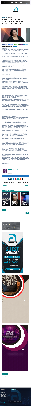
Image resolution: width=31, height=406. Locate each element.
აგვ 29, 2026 (25, 204)
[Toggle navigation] (2, 9)
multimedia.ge (10, 173)
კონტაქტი (3, 392)
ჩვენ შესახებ (3, 396)
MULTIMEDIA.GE (5, 17)
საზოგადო (9, 17)
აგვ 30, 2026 (6, 204)
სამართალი (5, 194)
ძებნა (4, 209)
